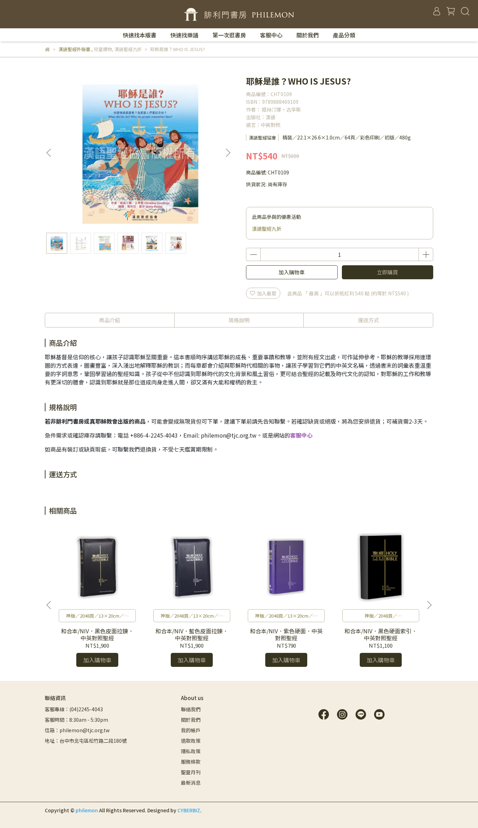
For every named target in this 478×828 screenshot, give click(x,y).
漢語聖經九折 (266, 228)
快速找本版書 (139, 35)
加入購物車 (292, 272)
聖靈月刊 (191, 772)
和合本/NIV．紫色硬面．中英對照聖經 (286, 634)
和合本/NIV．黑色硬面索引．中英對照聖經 (380, 634)
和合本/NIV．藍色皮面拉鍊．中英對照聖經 (191, 634)
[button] (228, 153)
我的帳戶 (191, 730)
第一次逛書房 (229, 35)
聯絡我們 (191, 709)
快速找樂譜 (184, 35)
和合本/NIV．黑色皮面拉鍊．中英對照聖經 (97, 634)
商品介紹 (109, 320)
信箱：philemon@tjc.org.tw (77, 730)
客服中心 (271, 35)
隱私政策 (191, 751)
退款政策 (191, 740)
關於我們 (307, 35)
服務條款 (191, 761)
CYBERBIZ (188, 810)
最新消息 (191, 782)
